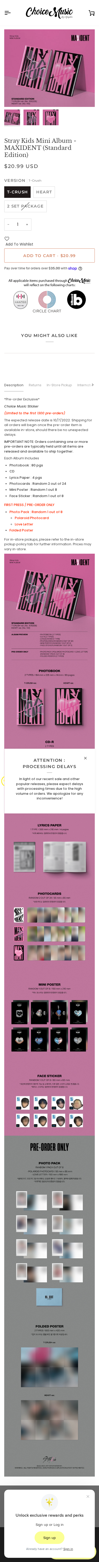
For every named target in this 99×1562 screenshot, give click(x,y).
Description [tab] (13, 385)
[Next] (89, 384)
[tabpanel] (49, 937)
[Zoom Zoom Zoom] (49, 68)
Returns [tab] (35, 385)
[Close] (87, 758)
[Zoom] (14, 97)
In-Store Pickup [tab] (59, 385)
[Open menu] (12, 13)
